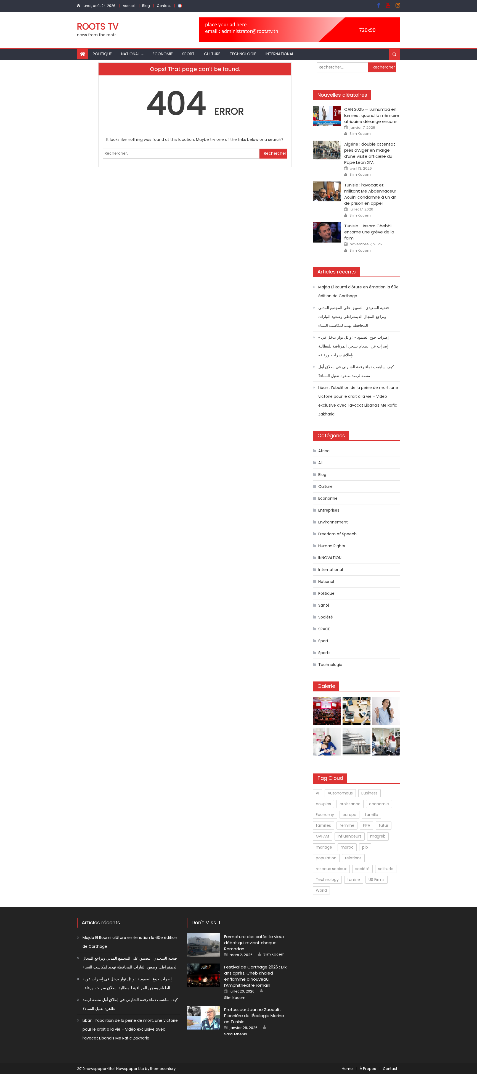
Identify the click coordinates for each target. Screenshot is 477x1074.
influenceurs (350, 836)
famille (371, 814)
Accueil (129, 5)
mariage (324, 847)
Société (325, 617)
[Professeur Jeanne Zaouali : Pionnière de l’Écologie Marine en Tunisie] (203, 1018)
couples (323, 804)
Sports (324, 653)
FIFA (366, 825)
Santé (324, 605)
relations (353, 858)
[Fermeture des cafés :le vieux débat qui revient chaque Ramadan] (203, 945)
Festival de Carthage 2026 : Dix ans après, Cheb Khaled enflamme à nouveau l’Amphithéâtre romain (255, 976)
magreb (378, 836)
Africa (324, 451)
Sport (188, 54)
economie (379, 804)
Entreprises (328, 510)
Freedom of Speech (337, 534)
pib (365, 847)
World (321, 890)
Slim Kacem (360, 133)
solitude (385, 869)
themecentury (163, 1068)
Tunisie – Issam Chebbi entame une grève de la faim (369, 232)
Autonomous (340, 793)
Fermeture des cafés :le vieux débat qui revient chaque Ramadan (254, 943)
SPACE (324, 629)
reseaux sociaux (331, 869)
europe (349, 814)
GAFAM (322, 836)
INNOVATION (329, 557)
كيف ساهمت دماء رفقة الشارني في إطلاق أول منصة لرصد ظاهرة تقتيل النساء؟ (356, 371)
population (326, 858)
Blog (146, 5)
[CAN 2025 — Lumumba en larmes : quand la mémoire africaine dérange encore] (327, 116)
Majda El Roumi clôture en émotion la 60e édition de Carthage (358, 291)
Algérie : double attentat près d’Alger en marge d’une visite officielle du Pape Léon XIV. (369, 153)
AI (317, 793)
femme (347, 825)
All (320, 462)
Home (347, 1068)
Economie (163, 54)
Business (369, 793)
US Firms (377, 879)
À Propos (368, 1068)
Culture (212, 54)
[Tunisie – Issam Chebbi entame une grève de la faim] (327, 232)
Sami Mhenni (235, 1034)
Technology (327, 879)
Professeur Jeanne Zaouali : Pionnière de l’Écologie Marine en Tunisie (254, 1016)
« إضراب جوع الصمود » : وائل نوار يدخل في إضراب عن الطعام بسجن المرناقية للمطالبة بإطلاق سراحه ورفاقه (353, 346)
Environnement (333, 522)
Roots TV (98, 26)
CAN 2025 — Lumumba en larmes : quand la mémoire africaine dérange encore (371, 115)
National (130, 54)
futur (383, 825)
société (362, 869)
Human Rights (331, 546)
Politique (102, 54)
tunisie (353, 879)
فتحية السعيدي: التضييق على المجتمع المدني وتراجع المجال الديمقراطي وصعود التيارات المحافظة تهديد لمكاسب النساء (353, 316)
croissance (350, 804)
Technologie (243, 54)
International (280, 54)
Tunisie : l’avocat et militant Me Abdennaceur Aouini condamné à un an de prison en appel (370, 194)
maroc (347, 847)
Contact (164, 5)
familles (323, 825)
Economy (325, 814)
